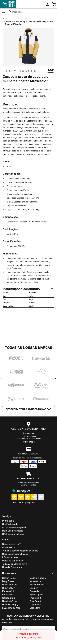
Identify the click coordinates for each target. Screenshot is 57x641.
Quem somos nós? (11, 544)
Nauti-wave (35, 581)
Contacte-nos (28, 433)
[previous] (2, 378)
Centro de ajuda (10, 524)
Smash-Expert (37, 584)
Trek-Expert (35, 601)
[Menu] (3, 11)
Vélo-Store (35, 607)
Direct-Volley (8, 587)
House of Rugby (10, 604)
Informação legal (10, 557)
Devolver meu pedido (12, 530)
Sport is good (36, 594)
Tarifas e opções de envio (14, 563)
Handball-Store (9, 601)
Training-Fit (35, 597)
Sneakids (34, 591)
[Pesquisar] (10, 11)
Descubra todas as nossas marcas (28, 409)
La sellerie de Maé (11, 607)
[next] (55, 378)
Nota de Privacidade (12, 567)
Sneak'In (34, 587)
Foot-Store (7, 594)
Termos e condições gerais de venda (20, 550)
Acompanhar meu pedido (14, 527)
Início (5, 18)
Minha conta (8, 520)
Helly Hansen (20, 71)
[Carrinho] (54, 4)
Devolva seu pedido (28, 485)
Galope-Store (8, 597)
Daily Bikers (8, 581)
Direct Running (9, 584)
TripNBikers (35, 604)
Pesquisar (17, 11)
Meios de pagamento (12, 560)
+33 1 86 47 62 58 (28, 442)
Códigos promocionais (13, 534)
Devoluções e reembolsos (15, 553)
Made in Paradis (38, 577)
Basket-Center (9, 577)
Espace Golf (8, 591)
